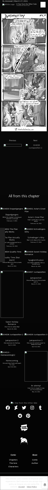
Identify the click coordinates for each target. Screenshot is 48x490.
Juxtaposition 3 (36, 340)
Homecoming (12, 361)
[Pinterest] (2, 240)
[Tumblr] (2, 245)
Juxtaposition (36, 278)
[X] (2, 235)
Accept (21, 487)
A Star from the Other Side (26, 4)
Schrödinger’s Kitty (36, 237)
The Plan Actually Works (12, 238)
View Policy (32, 487)
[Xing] (2, 259)
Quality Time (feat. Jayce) (12, 258)
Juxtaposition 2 (12, 340)
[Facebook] (2, 230)
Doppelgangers (12, 215)
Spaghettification (36, 260)
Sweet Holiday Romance (12, 323)
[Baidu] (2, 254)
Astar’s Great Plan (36, 217)
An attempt (36, 386)
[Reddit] (2, 250)
